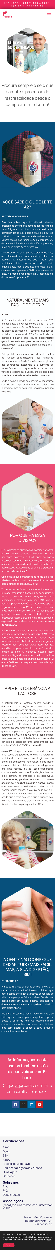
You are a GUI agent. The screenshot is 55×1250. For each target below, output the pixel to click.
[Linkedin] (31, 1104)
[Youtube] (39, 1104)
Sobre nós (11, 1182)
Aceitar (9, 1245)
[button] (49, 14)
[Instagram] (23, 1104)
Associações (13, 1201)
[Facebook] (15, 1104)
